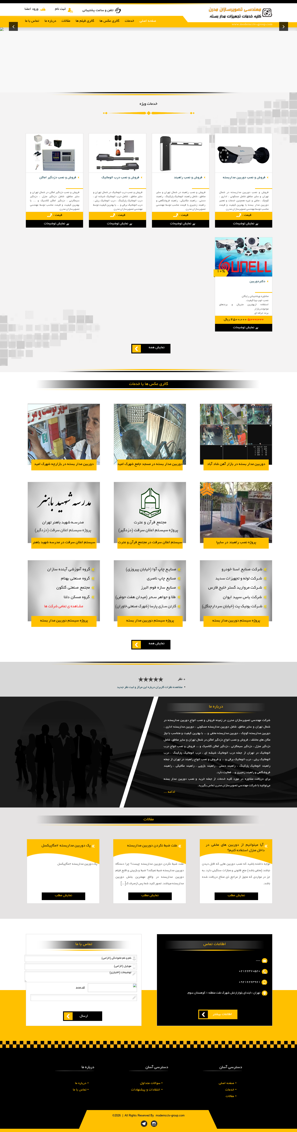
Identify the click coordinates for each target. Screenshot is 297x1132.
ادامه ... (169, 792)
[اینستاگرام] (154, 1127)
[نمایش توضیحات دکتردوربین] (243, 276)
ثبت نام (60, 9)
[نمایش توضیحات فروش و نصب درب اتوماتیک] (117, 172)
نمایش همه (157, 348)
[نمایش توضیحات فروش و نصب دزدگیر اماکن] (54, 172)
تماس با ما (81, 1090)
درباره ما (82, 1083)
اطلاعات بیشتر (222, 1014)
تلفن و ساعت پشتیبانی (97, 10)
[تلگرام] (144, 1127)
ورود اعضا (31, 9)
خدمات (231, 1090)
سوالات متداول (151, 1083)
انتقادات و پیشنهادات (147, 1090)
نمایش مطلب (236, 895)
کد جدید (80, 987)
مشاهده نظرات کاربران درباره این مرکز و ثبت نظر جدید (149, 687)
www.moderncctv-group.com (252, 24)
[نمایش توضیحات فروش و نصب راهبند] (180, 172)
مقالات (231, 1096)
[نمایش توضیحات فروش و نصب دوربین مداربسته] (243, 172)
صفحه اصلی (228, 1083)
